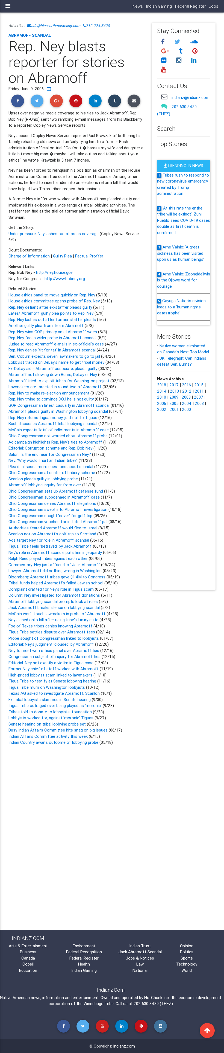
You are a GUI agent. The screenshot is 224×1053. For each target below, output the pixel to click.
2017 (174, 384)
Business (28, 951)
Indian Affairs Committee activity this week (48, 736)
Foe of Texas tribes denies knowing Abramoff (50, 626)
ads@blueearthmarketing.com (55, 25)
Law (140, 964)
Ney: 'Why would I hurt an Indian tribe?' (43, 460)
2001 (174, 409)
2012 (186, 391)
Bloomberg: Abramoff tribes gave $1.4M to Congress (57, 576)
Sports (187, 958)
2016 (186, 384)
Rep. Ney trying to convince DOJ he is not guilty (51, 399)
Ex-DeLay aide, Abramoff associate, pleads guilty (52, 368)
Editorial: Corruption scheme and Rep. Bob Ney (50, 448)
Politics (186, 951)
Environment (84, 945)
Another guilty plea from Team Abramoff (46, 325)
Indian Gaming (159, 6)
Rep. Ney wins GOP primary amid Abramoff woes (53, 331)
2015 (199, 384)
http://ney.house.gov (54, 272)
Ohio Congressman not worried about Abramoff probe (58, 435)
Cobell (28, 964)
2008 (186, 397)
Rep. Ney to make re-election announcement (48, 393)
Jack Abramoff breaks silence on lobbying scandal (54, 607)
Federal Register (190, 6)
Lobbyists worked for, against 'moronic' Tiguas (51, 717)
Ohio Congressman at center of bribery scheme (52, 472)
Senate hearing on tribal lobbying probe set (47, 724)
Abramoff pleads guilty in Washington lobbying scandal (58, 411)
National (140, 970)
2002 (161, 409)
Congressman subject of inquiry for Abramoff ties (55, 656)
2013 (174, 391)
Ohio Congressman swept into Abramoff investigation (58, 509)
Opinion (186, 945)
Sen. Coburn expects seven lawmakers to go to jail (54, 356)
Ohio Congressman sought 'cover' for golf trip (50, 515)
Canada (28, 958)
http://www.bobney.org (65, 278)
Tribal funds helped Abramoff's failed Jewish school (55, 582)
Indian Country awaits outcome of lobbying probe (53, 742)
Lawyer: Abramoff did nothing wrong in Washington (55, 570)
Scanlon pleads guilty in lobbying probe (43, 478)
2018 (161, 384)
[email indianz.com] (164, 97)
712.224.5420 (98, 25)
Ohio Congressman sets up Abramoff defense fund (56, 491)
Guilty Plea (62, 256)
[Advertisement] (76, 793)
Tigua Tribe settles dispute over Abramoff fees (51, 632)
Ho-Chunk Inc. (157, 997)
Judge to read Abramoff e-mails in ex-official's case (56, 344)
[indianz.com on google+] (166, 51)
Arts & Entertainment (28, 945)
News (137, 6)
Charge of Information (29, 256)
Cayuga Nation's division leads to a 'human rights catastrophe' (181, 306)
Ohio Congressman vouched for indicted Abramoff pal (57, 521)
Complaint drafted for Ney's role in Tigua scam (51, 589)
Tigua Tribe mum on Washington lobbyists (47, 687)
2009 (173, 397)
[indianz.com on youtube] (163, 69)
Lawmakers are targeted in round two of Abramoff (54, 386)
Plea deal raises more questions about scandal (51, 466)
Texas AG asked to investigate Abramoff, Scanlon (54, 693)
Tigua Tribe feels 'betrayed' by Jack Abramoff (50, 546)
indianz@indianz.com (191, 97)
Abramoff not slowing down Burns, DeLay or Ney (52, 374)
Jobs (213, 6)
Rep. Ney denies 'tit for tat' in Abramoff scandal (52, 350)
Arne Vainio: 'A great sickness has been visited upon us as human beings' (180, 253)
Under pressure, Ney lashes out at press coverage (54, 233)
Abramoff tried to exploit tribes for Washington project (58, 380)
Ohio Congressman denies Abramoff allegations (52, 503)
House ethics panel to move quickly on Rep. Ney (52, 295)
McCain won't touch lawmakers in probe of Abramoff (57, 613)
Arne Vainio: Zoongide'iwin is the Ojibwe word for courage (183, 280)
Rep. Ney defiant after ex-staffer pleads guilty (50, 307)
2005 (174, 403)
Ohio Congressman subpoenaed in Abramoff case (54, 497)
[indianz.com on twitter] (178, 42)
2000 (186, 409)
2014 (162, 391)
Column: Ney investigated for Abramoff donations (54, 595)
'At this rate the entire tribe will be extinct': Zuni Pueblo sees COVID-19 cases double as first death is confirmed (183, 220)
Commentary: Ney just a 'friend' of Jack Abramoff (54, 564)
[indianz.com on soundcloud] (194, 42)
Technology (186, 964)
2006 (161, 403)
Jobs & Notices (140, 958)
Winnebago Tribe (99, 1003)
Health (84, 964)
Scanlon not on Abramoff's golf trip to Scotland (52, 533)
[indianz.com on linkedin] (193, 60)
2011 (199, 391)
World (186, 970)
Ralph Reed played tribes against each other (48, 558)
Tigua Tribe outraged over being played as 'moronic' (55, 705)
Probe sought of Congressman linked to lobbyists (53, 638)
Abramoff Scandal (29, 35)
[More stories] (49, 88)
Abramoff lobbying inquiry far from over (45, 484)
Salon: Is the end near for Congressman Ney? (50, 454)
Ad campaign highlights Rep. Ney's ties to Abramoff (55, 442)
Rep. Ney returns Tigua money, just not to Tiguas (52, 417)
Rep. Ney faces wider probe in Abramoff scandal (53, 337)
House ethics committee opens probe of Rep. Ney (54, 301)
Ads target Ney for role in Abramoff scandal (48, 540)
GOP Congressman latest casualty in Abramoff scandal (59, 405)
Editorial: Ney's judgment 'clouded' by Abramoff (51, 644)
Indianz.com (124, 1046)
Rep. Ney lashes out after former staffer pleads (52, 319)
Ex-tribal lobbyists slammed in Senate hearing (50, 699)
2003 (199, 403)
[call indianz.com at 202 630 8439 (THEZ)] (164, 106)
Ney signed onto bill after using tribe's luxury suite (53, 619)
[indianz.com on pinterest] (194, 51)
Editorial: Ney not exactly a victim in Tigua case (50, 662)
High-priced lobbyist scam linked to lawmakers (50, 675)
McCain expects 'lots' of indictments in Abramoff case (58, 429)
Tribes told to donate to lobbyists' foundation (50, 711)
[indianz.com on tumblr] (181, 51)
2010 (161, 397)
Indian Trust (140, 945)
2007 (198, 397)
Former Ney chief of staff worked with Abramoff (54, 668)
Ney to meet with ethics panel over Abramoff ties (54, 650)
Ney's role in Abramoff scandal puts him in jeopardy (55, 552)
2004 (186, 403)
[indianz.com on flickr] (164, 60)
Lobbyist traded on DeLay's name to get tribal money (56, 362)
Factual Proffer (89, 256)
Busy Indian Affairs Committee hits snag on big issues (58, 730)
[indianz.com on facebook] (163, 42)
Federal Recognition (84, 951)
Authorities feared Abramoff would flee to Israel (53, 527)
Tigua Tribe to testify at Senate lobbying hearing (52, 681)
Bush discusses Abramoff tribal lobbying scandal (53, 423)
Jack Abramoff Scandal (140, 951)
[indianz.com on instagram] (179, 60)
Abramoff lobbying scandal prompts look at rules (53, 601)
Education (28, 970)
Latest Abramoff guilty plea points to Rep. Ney (51, 313)
